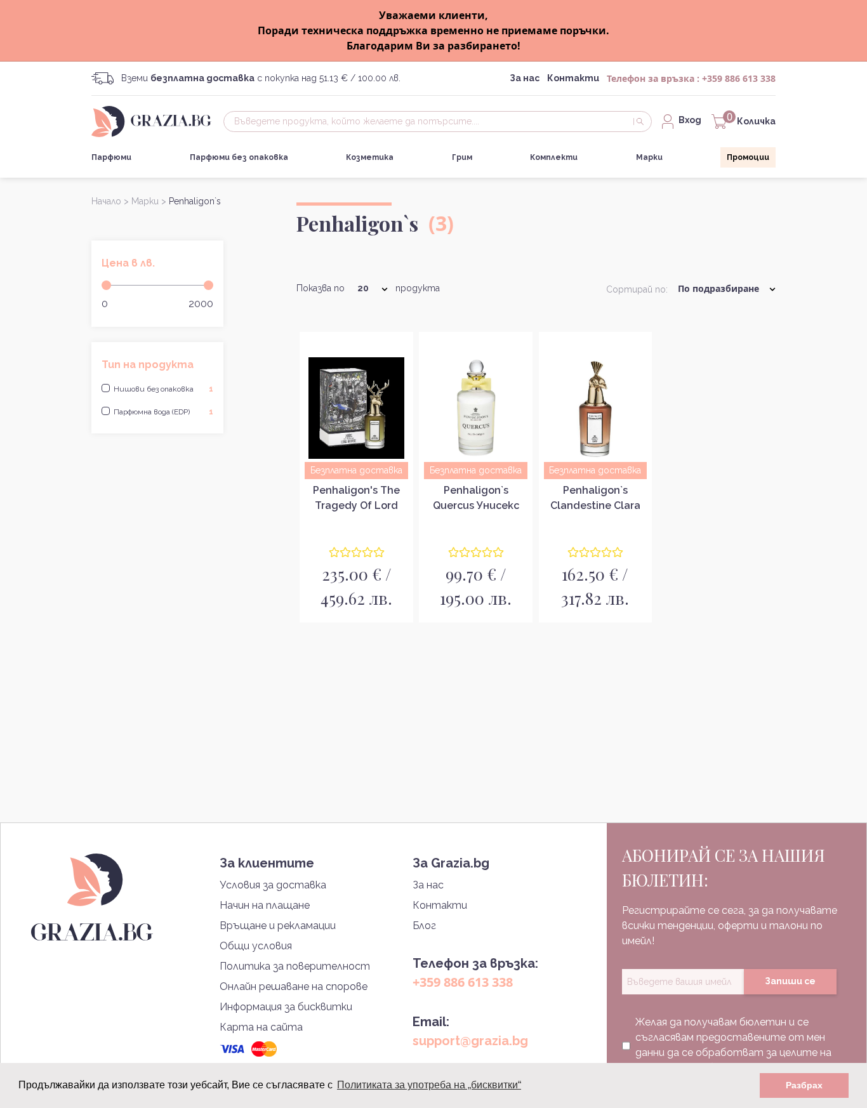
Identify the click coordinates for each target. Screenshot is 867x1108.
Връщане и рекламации (278, 926)
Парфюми (111, 157)
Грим (462, 157)
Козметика (370, 157)
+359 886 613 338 (739, 78)
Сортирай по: (637, 289)
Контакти (573, 78)
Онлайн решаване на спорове (293, 986)
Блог (424, 926)
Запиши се (790, 981)
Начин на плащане (265, 905)
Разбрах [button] (804, 1085)
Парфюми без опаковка (239, 157)
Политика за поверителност (295, 966)
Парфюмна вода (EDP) (163, 411)
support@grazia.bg (470, 1040)
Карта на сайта (261, 1027)
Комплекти (554, 157)
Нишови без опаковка (163, 389)
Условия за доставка (273, 885)
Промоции (748, 157)
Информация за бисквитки (286, 1007)
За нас (524, 78)
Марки (649, 157)
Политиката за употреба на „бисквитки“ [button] (429, 1084)
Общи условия (256, 946)
